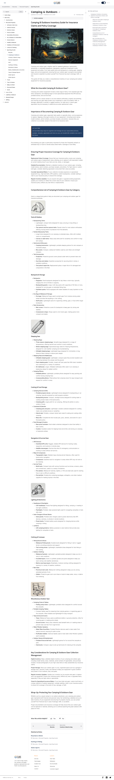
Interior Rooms (11, 27)
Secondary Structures (12, 35)
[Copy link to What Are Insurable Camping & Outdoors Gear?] (70, 88)
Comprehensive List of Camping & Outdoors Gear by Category (100, 34)
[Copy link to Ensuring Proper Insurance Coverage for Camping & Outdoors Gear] (37, 155)
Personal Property (24, 6)
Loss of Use (9, 92)
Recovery (14, 6)
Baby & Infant (11, 84)
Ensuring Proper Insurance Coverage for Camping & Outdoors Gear (100, 29)
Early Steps (8, 15)
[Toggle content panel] (86, 12)
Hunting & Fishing (12, 64)
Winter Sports (11, 77)
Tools (8, 79)
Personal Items (11, 87)
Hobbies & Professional (13, 45)
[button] (12, 11)
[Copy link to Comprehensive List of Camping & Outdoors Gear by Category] (33, 193)
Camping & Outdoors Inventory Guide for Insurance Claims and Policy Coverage (99, 16)
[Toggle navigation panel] (28, 13)
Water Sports (11, 74)
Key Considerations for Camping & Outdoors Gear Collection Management (100, 40)
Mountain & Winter (13, 67)
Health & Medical (11, 42)
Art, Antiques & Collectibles (14, 37)
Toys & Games (11, 82)
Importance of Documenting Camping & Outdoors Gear (100, 24)
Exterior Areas (11, 30)
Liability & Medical (11, 94)
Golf (9, 62)
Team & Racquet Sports (14, 72)
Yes (54, 718)
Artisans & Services (12, 25)
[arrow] (89, 16)
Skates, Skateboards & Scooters (16, 69)
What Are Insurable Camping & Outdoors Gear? (101, 20)
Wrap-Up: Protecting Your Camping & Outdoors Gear (100, 44)
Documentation (6, 6)
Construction (9, 20)
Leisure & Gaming (11, 47)
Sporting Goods (35, 6)
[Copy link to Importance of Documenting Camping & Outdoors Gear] (77, 112)
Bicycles (10, 52)
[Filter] (26, 12)
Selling (7, 99)
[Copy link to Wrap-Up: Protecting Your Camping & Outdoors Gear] (75, 692)
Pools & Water (11, 32)
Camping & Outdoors (13, 55)
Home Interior (11, 40)
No (63, 718)
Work (8, 89)
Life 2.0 (7, 102)
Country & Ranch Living (14, 57)
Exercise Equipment (13, 60)
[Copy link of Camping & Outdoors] (59, 12)
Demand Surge (10, 97)
